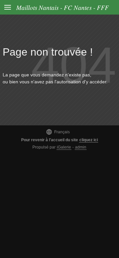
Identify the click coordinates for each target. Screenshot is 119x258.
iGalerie (64, 147)
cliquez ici (88, 140)
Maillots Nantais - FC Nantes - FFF (62, 7)
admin (80, 147)
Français (58, 132)
